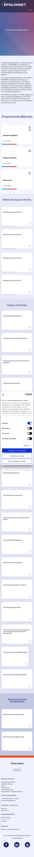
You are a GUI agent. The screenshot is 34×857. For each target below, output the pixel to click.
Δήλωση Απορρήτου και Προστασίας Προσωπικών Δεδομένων (17, 835)
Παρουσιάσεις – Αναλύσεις (6, 784)
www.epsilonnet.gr (17, 769)
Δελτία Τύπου (4, 808)
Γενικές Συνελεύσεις (5, 787)
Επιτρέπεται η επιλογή (17, 456)
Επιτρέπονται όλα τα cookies (17, 450)
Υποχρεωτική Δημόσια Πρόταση (8, 782)
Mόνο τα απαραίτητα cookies (17, 461)
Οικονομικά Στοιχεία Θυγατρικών (8, 800)
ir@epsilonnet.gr (17, 770)
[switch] (29, 428)
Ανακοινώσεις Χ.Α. (5, 810)
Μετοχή (2, 786)
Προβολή (26, 445)
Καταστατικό (4, 821)
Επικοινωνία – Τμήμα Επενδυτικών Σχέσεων (10, 829)
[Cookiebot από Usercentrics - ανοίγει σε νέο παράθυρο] (25, 394)
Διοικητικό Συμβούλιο (5, 817)
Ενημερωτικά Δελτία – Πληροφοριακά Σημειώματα (11, 791)
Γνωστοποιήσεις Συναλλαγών (7, 789)
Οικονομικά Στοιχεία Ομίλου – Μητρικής (9, 798)
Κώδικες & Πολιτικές (5, 819)
